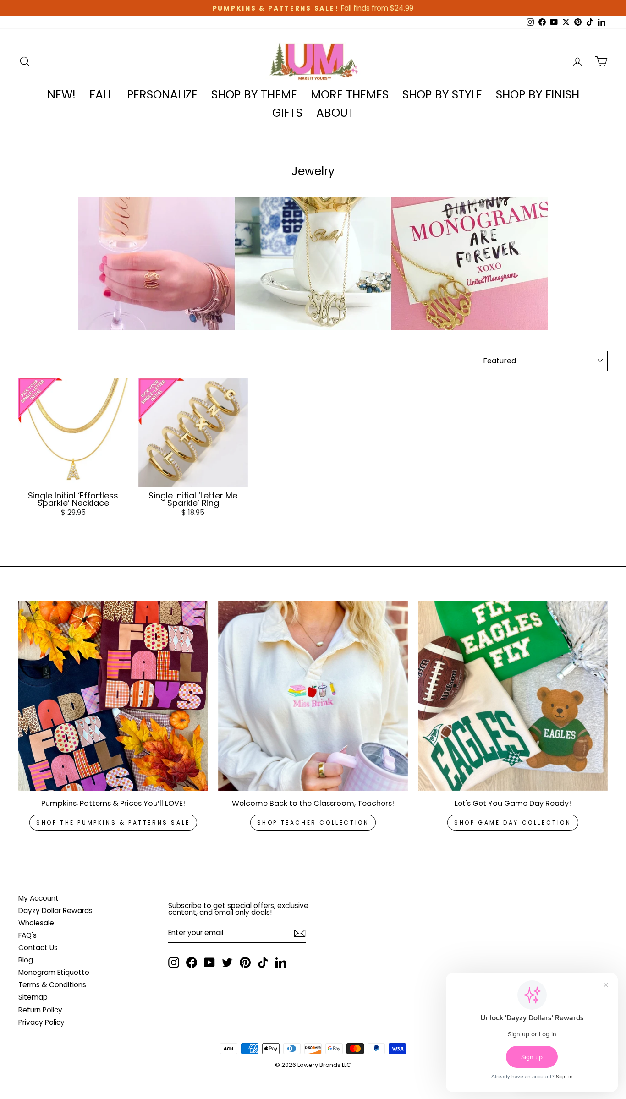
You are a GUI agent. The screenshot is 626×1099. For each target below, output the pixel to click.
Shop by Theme (254, 95)
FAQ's (27, 935)
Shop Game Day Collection (512, 822)
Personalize (162, 95)
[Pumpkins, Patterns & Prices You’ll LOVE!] (113, 696)
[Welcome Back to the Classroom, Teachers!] (313, 696)
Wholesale (36, 923)
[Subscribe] (300, 933)
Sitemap (33, 997)
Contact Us (38, 947)
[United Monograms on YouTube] (209, 962)
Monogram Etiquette (53, 972)
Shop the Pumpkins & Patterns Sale (113, 822)
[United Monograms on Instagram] (173, 962)
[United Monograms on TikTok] (263, 962)
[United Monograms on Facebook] (191, 962)
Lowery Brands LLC (324, 1065)
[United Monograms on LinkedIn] (280, 962)
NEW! (61, 95)
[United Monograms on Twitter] (227, 962)
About (335, 113)
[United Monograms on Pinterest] (245, 962)
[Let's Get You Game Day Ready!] (513, 696)
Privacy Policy (41, 1022)
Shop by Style (442, 95)
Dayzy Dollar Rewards (55, 910)
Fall (101, 95)
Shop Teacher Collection (313, 822)
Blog (25, 960)
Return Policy (40, 1010)
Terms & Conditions (52, 985)
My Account (38, 898)
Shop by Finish (537, 95)
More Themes (350, 95)
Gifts (287, 113)
